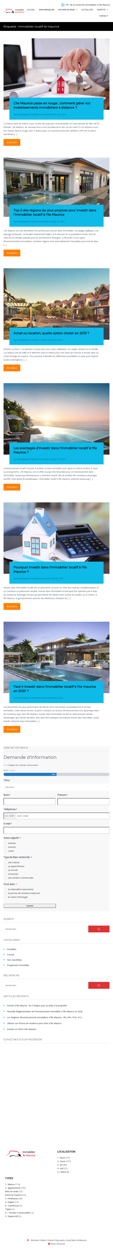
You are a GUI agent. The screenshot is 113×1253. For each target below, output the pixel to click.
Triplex (8, 1209)
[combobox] (56, 787)
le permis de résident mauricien (24, 893)
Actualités (87, 10)
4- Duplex (9, 1202)
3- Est (60, 1164)
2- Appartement (12, 1187)
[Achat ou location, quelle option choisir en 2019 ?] (56, 304)
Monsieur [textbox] (10, 787)
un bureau (13, 873)
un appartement (16, 866)
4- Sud (60, 1168)
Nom (7, 794)
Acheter (12, 843)
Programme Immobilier (18, 965)
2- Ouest (61, 1161)
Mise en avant (12, 1191)
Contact (103, 16)
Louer (11, 850)
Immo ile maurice (13, 1195)
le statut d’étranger (18, 896)
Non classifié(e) (14, 959)
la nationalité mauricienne (20, 889)
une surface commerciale (20, 877)
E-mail (8, 823)
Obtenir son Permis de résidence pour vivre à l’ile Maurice (34, 1023)
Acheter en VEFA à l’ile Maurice (21, 1029)
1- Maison (10, 1184)
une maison (14, 862)
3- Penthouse (11, 1198)
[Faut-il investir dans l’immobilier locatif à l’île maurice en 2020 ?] (56, 657)
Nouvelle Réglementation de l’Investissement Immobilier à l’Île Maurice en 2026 (44, 1011)
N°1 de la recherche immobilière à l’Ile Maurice (88, 4)
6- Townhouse (12, 1205)
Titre (7, 780)
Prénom (63, 794)
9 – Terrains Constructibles (18, 1212)
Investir (101, 10)
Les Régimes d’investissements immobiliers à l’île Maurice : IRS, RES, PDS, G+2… (45, 1017)
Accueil (31, 10)
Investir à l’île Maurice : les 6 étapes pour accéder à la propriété (37, 1005)
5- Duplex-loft (11, 1216)
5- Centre (61, 1171)
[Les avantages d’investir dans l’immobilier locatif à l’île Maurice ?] (56, 419)
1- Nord (61, 1157)
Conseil (43, 340)
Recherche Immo (66, 10)
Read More (12, 142)
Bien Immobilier (46, 10)
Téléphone (10, 809)
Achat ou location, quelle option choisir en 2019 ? (51, 333)
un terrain (13, 870)
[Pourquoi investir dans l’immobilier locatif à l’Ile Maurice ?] (56, 538)
